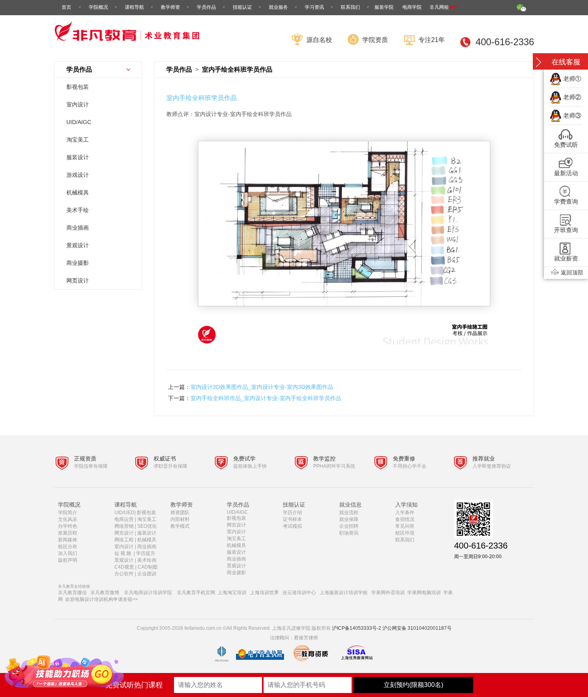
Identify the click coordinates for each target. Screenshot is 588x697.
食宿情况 (404, 519)
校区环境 (404, 533)
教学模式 (180, 526)
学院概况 (98, 7)
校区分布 (67, 546)
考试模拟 (292, 526)
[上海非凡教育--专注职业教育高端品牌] (129, 45)
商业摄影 (77, 263)
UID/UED (124, 512)
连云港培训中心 (299, 592)
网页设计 (77, 280)
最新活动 (566, 173)
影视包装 (77, 87)
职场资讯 (348, 533)
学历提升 (145, 553)
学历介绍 (292, 512)
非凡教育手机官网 (196, 592)
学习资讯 (314, 7)
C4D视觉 (124, 567)
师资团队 (180, 512)
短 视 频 (123, 553)
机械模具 (77, 192)
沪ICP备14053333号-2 (356, 628)
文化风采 (67, 519)
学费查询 (566, 201)
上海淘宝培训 (232, 592)
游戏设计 (77, 175)
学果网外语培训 (388, 592)
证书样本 (292, 519)
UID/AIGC (78, 122)
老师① (572, 78)
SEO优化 (147, 526)
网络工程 (124, 540)
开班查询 (566, 229)
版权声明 (67, 560)
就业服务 (278, 7)
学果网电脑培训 (424, 592)
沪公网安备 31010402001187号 (417, 628)
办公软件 (124, 574)
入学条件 (404, 512)
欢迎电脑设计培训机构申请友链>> (101, 599)
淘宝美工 (77, 139)
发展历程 (67, 533)
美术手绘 (77, 210)
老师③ (572, 115)
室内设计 (77, 104)
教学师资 (170, 7)
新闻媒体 (67, 540)
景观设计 (77, 245)
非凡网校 (440, 7)
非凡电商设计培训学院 (148, 592)
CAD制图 (148, 567)
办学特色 (67, 526)
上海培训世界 (264, 592)
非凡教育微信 (72, 592)
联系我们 (350, 7)
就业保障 (348, 519)
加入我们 (67, 553)
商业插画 (77, 227)
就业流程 (348, 512)
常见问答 (404, 526)
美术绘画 (146, 560)
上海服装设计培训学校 (344, 592)
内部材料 (180, 519)
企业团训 (146, 574)
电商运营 (124, 519)
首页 (66, 7)
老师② (572, 97)
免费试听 (566, 144)
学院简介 (67, 512)
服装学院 (384, 7)
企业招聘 (348, 526)
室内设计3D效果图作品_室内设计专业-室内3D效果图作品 (261, 387)
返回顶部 (572, 272)
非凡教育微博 (104, 592)
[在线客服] (538, 62)
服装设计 (77, 157)
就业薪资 (566, 258)
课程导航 (134, 7)
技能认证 (242, 7)
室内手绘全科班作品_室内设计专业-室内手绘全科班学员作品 (265, 398)
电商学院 (412, 7)
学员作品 (206, 7)
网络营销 (124, 526)
